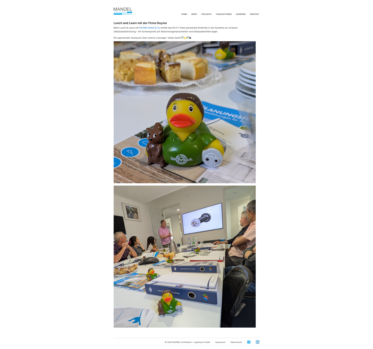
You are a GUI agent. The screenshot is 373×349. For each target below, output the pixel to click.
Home (184, 14)
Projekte (206, 14)
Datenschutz (236, 342)
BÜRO (194, 14)
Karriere (241, 14)
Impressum (220, 342)
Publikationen (224, 14)
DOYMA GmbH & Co (149, 27)
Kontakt (254, 14)
